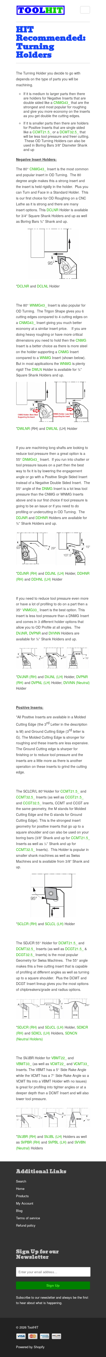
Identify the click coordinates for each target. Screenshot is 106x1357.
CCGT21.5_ (74, 797)
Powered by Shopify (30, 1347)
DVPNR (35, 633)
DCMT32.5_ (69, 131)
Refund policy (25, 1225)
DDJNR (22, 517)
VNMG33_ (30, 609)
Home (20, 1188)
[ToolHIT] (40, 11)
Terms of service (28, 1218)
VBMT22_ (59, 1057)
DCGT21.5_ (74, 948)
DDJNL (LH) (54, 573)
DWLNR (23, 428)
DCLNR (52, 209)
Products (22, 1196)
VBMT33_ (24, 1063)
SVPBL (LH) (57, 1142)
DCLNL (42, 286)
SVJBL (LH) (53, 1136)
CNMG (81, 340)
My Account (24, 1203)
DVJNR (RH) (27, 676)
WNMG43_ (38, 305)
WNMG (45, 357)
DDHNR (41, 517)
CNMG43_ (61, 102)
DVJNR (21, 633)
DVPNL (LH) (40, 682)
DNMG (47, 488)
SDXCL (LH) (40, 1033)
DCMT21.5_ (67, 942)
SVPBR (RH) (30, 1142)
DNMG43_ (30, 459)
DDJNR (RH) (27, 573)
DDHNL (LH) (41, 579)
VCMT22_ (58, 1063)
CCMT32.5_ (25, 797)
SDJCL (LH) (54, 1027)
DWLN (37, 369)
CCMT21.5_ (42, 131)
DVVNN (54, 633)
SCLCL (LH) (54, 923)
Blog (19, 1210)
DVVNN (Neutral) (76, 682)
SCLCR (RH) (27, 923)
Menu (85, 9)
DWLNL (52, 428)
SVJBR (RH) (26, 1136)
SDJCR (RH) (27, 1027)
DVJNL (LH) (54, 676)
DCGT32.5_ (25, 954)
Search (21, 1181)
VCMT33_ (81, 1063)
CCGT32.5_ (32, 802)
